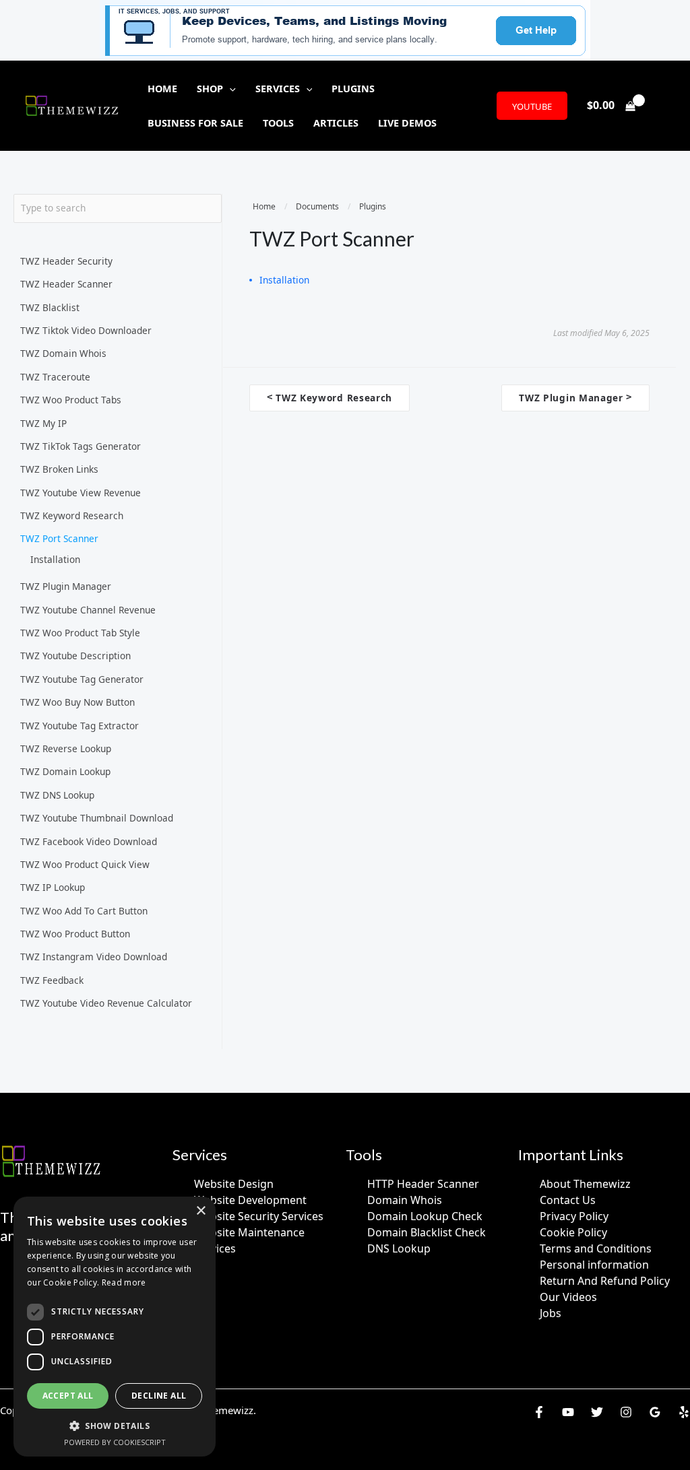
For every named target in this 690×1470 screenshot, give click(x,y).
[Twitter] (597, 1412)
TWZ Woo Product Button (75, 933)
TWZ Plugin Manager (65, 586)
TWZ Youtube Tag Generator (82, 679)
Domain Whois (404, 1200)
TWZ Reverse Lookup (65, 748)
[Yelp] (684, 1412)
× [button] (200, 1211)
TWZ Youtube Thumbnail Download (96, 817)
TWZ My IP (43, 423)
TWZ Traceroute (55, 376)
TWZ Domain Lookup (65, 771)
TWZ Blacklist (50, 307)
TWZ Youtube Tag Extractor (79, 725)
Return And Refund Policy (605, 1280)
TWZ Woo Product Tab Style (80, 632)
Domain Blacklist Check (426, 1232)
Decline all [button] (158, 1395)
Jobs (550, 1313)
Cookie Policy (573, 1232)
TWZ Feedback (52, 980)
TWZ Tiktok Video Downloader (86, 330)
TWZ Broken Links (59, 469)
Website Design (234, 1183)
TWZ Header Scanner (66, 283)
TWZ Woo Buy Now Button (77, 702)
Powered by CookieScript (115, 1442)
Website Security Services (258, 1216)
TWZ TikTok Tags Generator (80, 446)
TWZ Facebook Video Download (88, 841)
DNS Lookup (399, 1248)
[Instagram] (626, 1412)
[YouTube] (568, 1412)
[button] (229, 88)
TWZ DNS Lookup (57, 795)
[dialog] (114, 1327)
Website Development (250, 1200)
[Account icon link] (660, 106)
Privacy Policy (574, 1216)
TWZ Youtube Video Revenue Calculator (106, 1003)
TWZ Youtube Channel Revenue (88, 609)
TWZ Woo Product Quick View (85, 864)
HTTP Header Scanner (423, 1183)
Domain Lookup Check (424, 1216)
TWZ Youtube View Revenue (80, 492)
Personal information (594, 1264)
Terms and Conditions (596, 1248)
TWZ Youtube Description (75, 655)
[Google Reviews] (655, 1412)
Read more (124, 1282)
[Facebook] (539, 1412)
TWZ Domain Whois (63, 353)
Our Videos (568, 1297)
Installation (55, 559)
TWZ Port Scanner (59, 538)
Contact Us (568, 1200)
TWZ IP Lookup (52, 887)
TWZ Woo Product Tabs (70, 399)
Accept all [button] (68, 1395)
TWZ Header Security (66, 261)
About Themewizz (585, 1183)
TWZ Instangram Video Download (93, 956)
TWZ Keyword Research (71, 515)
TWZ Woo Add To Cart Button (84, 910)
